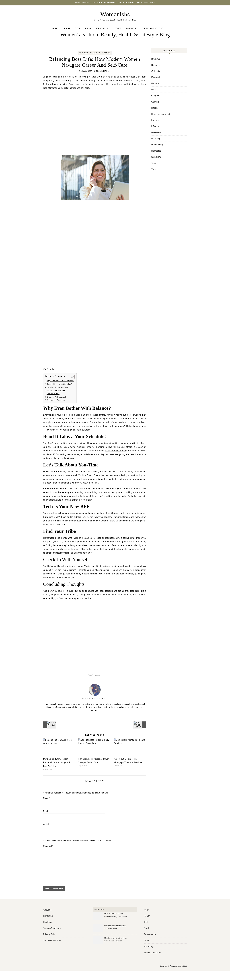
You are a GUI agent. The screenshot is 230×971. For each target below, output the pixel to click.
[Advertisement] (94, 123)
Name (46, 798)
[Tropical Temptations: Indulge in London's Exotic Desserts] (49, 724)
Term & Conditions (52, 928)
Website (46, 824)
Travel (154, 169)
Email (46, 811)
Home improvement (160, 114)
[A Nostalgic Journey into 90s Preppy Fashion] (140, 724)
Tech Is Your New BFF (56, 390)
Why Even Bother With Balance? (60, 381)
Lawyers (155, 120)
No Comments (94, 675)
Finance (106, 53)
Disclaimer (48, 922)
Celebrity (155, 71)
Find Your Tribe (53, 394)
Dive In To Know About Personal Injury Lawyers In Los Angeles (57, 762)
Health (85, 2)
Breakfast (155, 59)
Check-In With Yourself (56, 397)
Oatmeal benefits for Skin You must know (115, 927)
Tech (93, 2)
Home (77, 2)
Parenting (130, 2)
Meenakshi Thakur (103, 71)
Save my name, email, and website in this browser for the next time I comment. (77, 840)
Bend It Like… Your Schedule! (59, 384)
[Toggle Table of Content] (71, 377)
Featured (95, 53)
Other (121, 2)
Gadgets (155, 96)
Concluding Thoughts (56, 400)
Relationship (110, 2)
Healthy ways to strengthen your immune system (115, 939)
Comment (48, 846)
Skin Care (156, 157)
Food (99, 2)
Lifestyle (155, 126)
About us (47, 910)
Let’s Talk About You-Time (57, 387)
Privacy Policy (50, 934)
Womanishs (115, 14)
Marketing (156, 132)
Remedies (156, 151)
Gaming (155, 102)
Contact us (48, 916)
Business (84, 53)
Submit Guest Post (146, 2)
